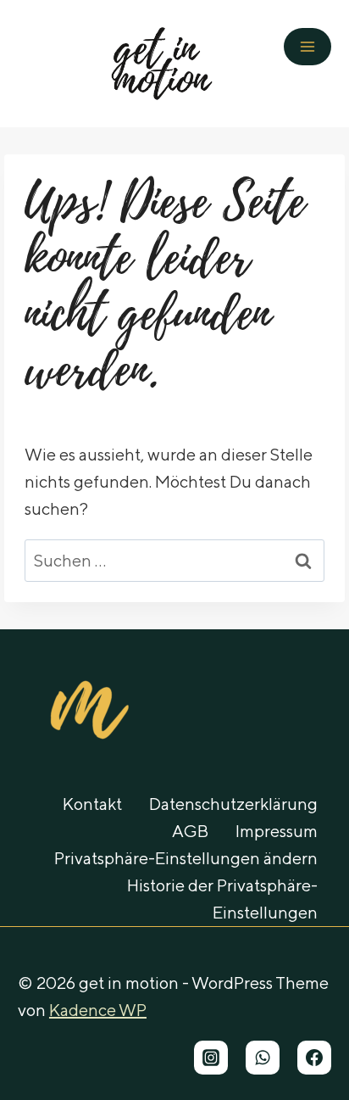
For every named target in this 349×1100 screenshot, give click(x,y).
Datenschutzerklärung (233, 803)
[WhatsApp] (263, 1058)
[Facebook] (314, 1058)
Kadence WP (98, 1009)
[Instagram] (211, 1058)
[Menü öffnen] (307, 46)
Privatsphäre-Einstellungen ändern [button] (186, 858)
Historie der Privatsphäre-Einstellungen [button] (222, 898)
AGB (190, 830)
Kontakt (92, 803)
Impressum (276, 830)
